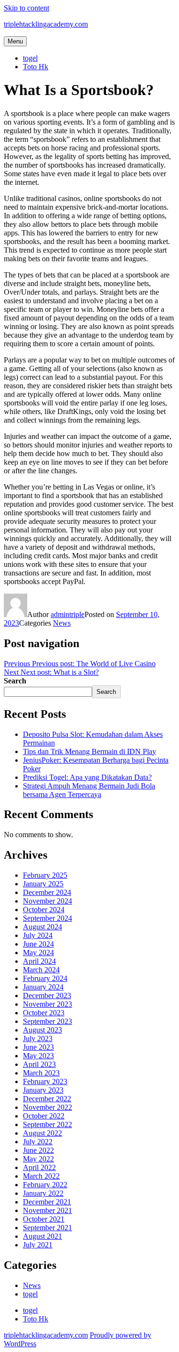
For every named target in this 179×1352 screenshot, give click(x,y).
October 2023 (43, 1013)
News (62, 623)
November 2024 (47, 901)
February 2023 (45, 1081)
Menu (15, 41)
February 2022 (45, 1185)
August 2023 (42, 1030)
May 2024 (38, 952)
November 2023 (47, 1004)
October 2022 (43, 1116)
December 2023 (47, 995)
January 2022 (43, 1193)
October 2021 (43, 1219)
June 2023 (38, 1047)
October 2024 (43, 909)
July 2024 (38, 935)
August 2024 (42, 927)
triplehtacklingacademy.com (46, 24)
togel (30, 58)
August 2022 (42, 1133)
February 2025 (45, 875)
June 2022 (38, 1150)
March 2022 (41, 1176)
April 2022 (39, 1167)
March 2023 (41, 1073)
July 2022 (38, 1142)
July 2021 (38, 1245)
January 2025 (43, 884)
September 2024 (47, 918)
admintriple (67, 614)
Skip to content (26, 8)
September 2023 (47, 1021)
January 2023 (43, 1090)
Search (15, 681)
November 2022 (47, 1107)
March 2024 (41, 970)
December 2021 (47, 1202)
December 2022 (47, 1099)
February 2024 (45, 978)
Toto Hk (35, 67)
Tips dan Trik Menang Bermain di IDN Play (89, 751)
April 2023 (39, 1064)
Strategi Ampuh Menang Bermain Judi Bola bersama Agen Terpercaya (89, 790)
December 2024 (47, 892)
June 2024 (38, 944)
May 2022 (38, 1159)
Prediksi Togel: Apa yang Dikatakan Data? (87, 777)
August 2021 (42, 1236)
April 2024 (39, 961)
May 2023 (38, 1056)
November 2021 (47, 1210)
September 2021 (47, 1228)
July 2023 (38, 1038)
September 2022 (47, 1124)
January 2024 (43, 987)
